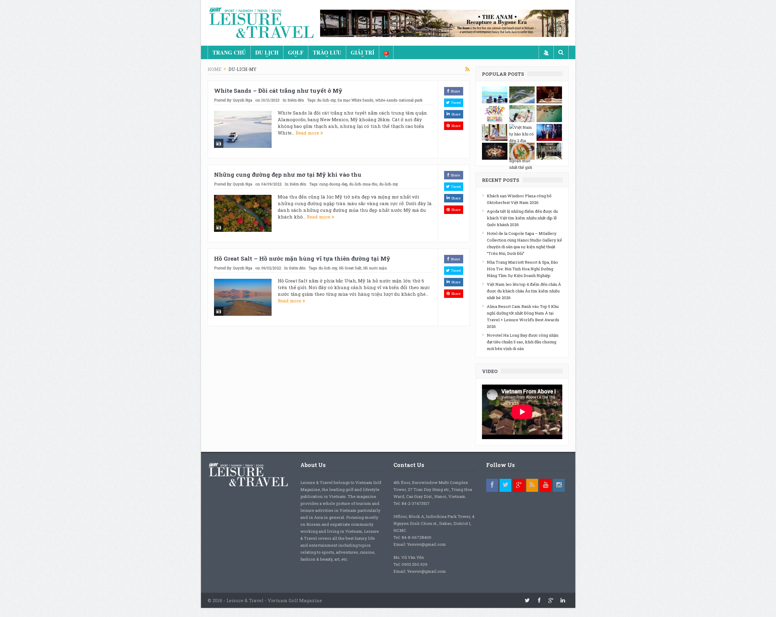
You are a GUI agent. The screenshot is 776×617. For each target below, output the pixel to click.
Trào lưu (327, 52)
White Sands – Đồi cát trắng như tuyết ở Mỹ (278, 90)
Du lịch (267, 52)
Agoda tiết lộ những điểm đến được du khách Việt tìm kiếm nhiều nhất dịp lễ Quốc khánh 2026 (522, 217)
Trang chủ (229, 52)
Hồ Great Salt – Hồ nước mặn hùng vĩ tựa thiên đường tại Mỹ (302, 258)
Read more (308, 133)
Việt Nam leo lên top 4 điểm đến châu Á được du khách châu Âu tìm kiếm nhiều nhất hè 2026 (524, 291)
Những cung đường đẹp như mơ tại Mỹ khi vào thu (287, 174)
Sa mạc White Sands (355, 100)
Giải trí (362, 52)
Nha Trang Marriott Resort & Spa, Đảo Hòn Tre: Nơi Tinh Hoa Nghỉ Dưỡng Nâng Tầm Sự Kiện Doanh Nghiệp (522, 268)
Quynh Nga (242, 100)
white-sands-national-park (399, 100)
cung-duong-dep (333, 184)
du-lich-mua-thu (363, 184)
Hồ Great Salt (350, 267)
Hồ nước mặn (375, 267)
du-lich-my (326, 100)
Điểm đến (296, 100)
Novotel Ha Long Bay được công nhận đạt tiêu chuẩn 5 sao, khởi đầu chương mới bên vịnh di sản (522, 341)
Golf (295, 52)
